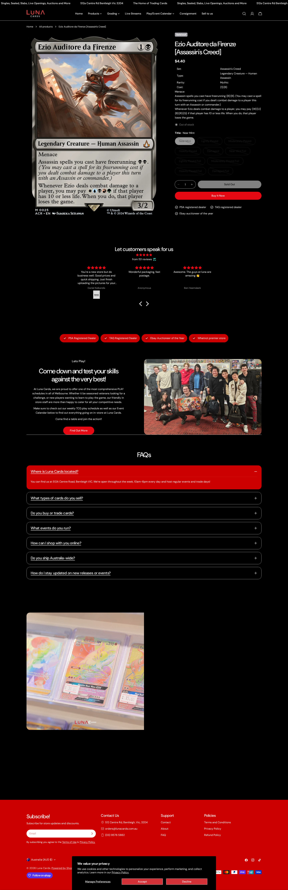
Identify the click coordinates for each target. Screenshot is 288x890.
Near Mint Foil (239, 152)
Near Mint (187, 142)
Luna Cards (43, 868)
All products (46, 26)
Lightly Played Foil (191, 162)
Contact (166, 822)
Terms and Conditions (217, 822)
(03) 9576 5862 (115, 835)
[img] (144, 255)
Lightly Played (211, 142)
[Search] (244, 13)
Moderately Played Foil (225, 162)
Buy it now (218, 195)
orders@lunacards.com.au (121, 828)
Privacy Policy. (120, 872)
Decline (186, 881)
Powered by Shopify (64, 868)
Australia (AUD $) (41, 859)
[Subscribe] (92, 833)
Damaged (215, 152)
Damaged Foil (222, 172)
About (164, 828)
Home (29, 26)
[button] (141, 303)
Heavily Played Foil (191, 172)
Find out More (79, 430)
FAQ (163, 835)
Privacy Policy (212, 828)
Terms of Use (69, 842)
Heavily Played (190, 152)
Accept (142, 881)
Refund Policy (212, 835)
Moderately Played (241, 142)
